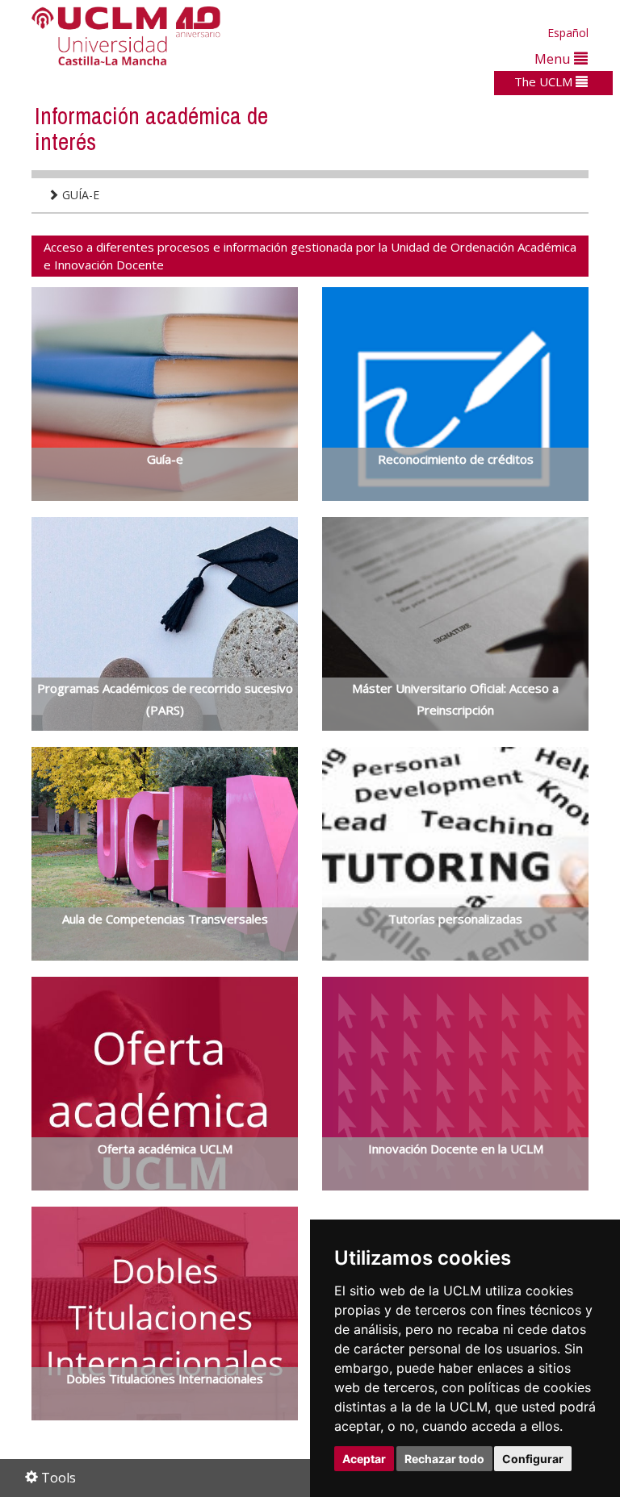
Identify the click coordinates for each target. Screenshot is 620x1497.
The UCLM (545, 81)
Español (568, 32)
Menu (554, 58)
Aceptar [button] (364, 1459)
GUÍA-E (79, 194)
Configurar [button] (532, 1459)
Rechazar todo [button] (444, 1459)
